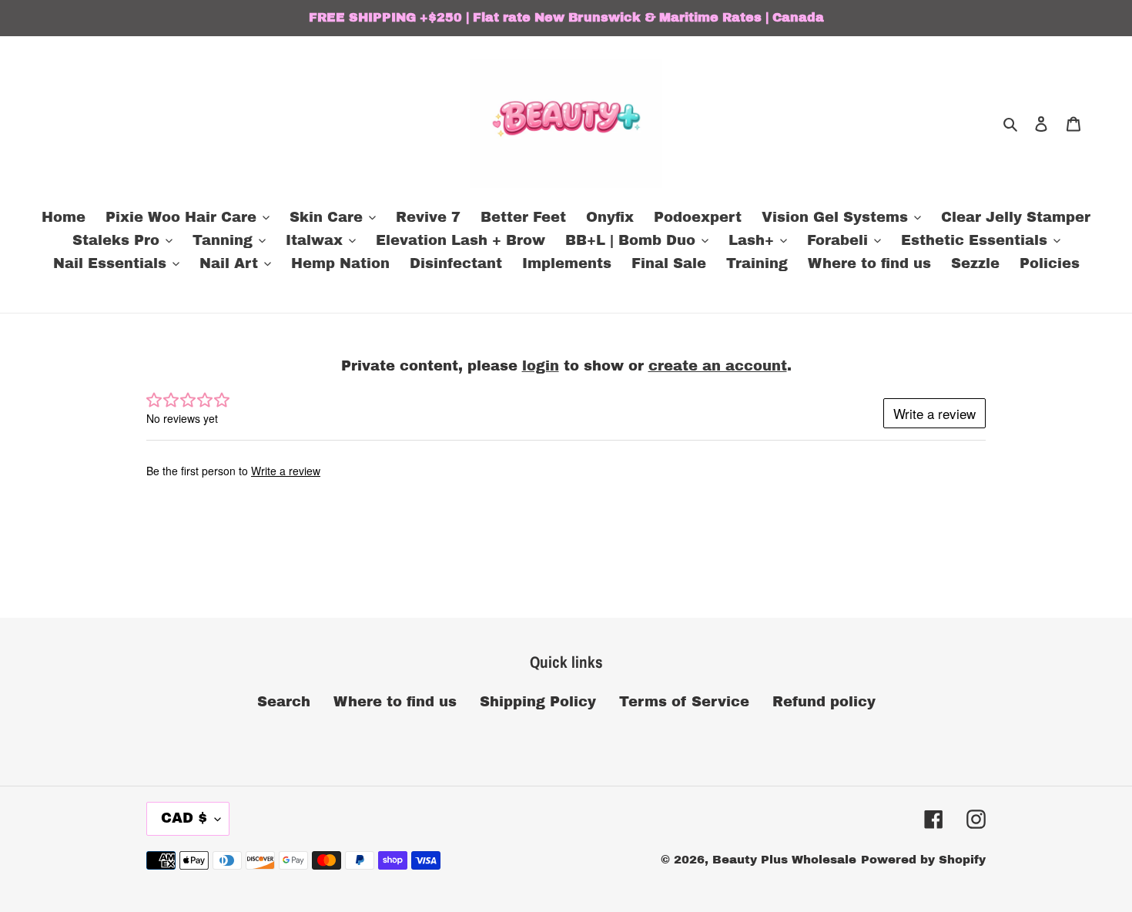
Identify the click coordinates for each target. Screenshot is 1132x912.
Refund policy (824, 701)
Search (283, 701)
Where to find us (395, 701)
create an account (717, 366)
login (540, 366)
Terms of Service (684, 701)
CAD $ (184, 818)
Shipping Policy (538, 701)
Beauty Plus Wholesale (784, 859)
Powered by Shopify (923, 859)
